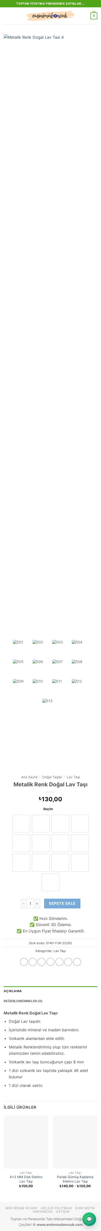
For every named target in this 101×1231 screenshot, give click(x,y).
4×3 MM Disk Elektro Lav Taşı (26, 1179)
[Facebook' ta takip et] (24, 962)
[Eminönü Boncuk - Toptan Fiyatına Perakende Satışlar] (50, 16)
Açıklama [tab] (13, 991)
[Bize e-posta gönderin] (59, 962)
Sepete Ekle (62, 903)
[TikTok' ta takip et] (42, 962)
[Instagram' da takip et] (33, 962)
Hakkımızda (43, 1211)
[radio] (21, 862)
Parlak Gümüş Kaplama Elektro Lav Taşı (75, 1179)
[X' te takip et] (51, 962)
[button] (7, 16)
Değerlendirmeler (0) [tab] (23, 1001)
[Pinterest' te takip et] (77, 962)
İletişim (62, 1211)
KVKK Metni (85, 1208)
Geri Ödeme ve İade (21, 1208)
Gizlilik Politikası (56, 1208)
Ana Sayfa (29, 777)
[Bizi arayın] (68, 962)
